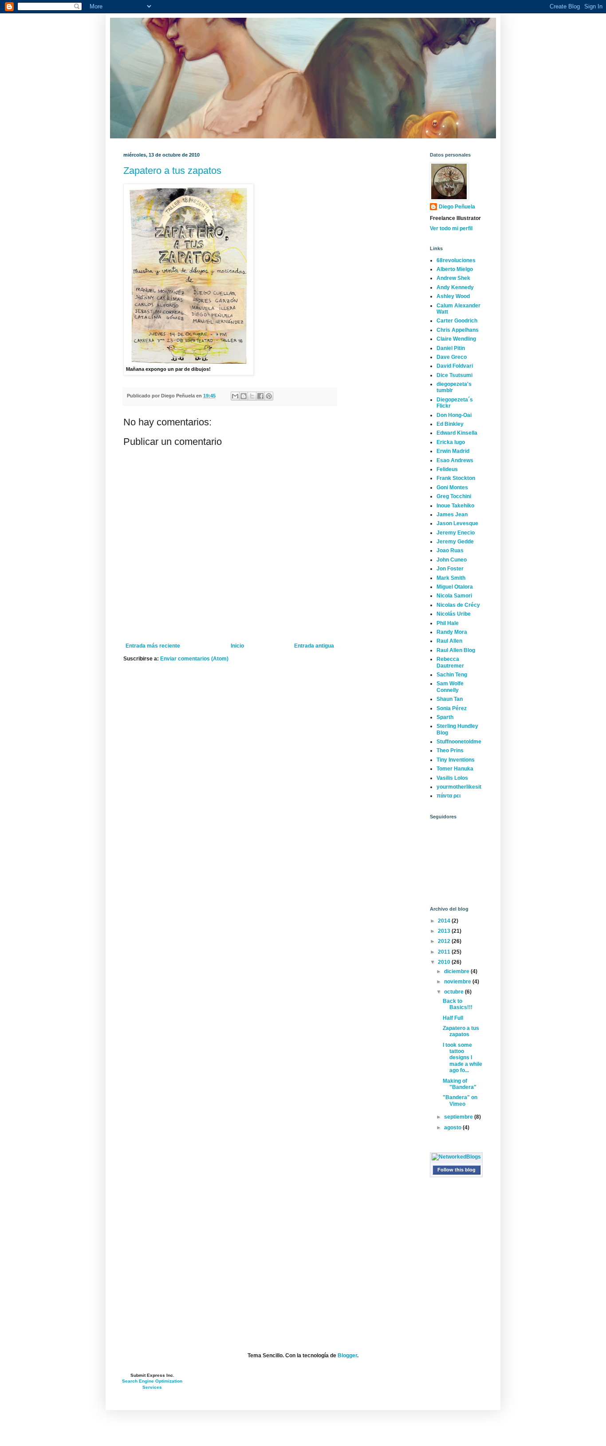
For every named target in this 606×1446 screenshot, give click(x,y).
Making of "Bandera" (459, 1084)
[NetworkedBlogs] (456, 1157)
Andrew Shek (453, 278)
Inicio (237, 646)
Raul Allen (449, 641)
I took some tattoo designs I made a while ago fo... (462, 1058)
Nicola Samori (454, 596)
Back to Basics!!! (457, 1004)
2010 (445, 962)
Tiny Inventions (456, 760)
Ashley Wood (453, 296)
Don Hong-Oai (454, 415)
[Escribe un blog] (243, 396)
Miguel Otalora (455, 587)
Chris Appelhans (458, 330)
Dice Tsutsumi (454, 375)
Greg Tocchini (454, 496)
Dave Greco (452, 357)
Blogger (347, 1355)
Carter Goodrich (457, 321)
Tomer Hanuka (455, 769)
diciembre (457, 971)
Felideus (447, 469)
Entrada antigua (314, 646)
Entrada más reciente (153, 646)
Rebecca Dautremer (450, 662)
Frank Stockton (456, 478)
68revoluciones (456, 260)
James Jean (452, 514)
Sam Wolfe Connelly (450, 686)
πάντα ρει (448, 796)
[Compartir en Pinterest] (268, 396)
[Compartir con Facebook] (260, 396)
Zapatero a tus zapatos (172, 170)
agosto (453, 1127)
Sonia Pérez (452, 708)
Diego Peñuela (457, 207)
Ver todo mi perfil (451, 228)
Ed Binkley (450, 424)
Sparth (445, 717)
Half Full (453, 1018)
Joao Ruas (450, 550)
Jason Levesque (457, 523)
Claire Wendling (456, 339)
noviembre (458, 981)
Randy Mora (452, 632)
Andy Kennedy (455, 287)
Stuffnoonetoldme (459, 742)
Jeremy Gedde (455, 541)
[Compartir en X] (252, 396)
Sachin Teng (452, 675)
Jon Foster (450, 569)
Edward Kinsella (457, 433)
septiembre (459, 1117)
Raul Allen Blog (456, 650)
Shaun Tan (450, 699)
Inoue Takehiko (455, 506)
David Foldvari (455, 366)
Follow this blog (456, 1169)
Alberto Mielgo (455, 269)
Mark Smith (451, 578)
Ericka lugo (451, 442)
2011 (445, 952)
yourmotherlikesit (459, 787)
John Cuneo (452, 560)
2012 (445, 941)
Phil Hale (448, 623)
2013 (445, 931)
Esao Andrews (455, 460)
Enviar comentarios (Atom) (194, 659)
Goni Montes (452, 487)
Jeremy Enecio (456, 533)
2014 (445, 921)
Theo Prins (450, 750)
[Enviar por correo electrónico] (235, 396)
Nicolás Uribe (454, 614)
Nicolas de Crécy (458, 605)
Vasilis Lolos (452, 778)
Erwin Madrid (453, 451)
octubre (454, 992)
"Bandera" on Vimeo (460, 1100)
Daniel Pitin (451, 348)
